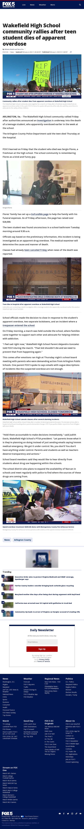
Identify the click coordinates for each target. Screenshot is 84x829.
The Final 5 (48, 736)
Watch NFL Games (9, 773)
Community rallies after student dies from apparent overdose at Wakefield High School (37, 101)
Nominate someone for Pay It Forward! (31, 733)
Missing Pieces (50, 754)
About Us (70, 721)
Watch (6, 721)
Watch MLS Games (9, 802)
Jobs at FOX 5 (70, 759)
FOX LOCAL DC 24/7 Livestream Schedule (10, 737)
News (12, 52)
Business (6, 702)
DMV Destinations (30, 727)
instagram (72, 813)
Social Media (70, 746)
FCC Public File (71, 751)
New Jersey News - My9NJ (51, 692)
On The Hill (48, 739)
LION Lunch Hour (30, 724)
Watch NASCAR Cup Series (10, 784)
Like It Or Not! (50, 734)
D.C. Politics (70, 682)
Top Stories (7, 715)
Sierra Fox (21, 49)
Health (5, 707)
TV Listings (6, 724)
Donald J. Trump (71, 695)
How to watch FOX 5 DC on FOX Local (10, 733)
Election (68, 690)
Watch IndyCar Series (10, 788)
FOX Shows (7, 729)
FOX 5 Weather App (31, 694)
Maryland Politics (72, 684)
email (80, 813)
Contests (69, 749)
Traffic (26, 687)
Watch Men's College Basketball (10, 791)
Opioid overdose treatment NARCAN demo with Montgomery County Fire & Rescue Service (38, 527)
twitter (68, 813)
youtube (59, 813)
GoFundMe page (40, 214)
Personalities (70, 738)
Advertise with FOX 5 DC (73, 728)
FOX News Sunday (9, 713)
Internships (69, 757)
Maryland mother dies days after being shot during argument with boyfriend (47, 594)
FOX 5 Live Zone (50, 744)
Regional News (52, 678)
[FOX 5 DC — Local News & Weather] (10, 4)
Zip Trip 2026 (28, 736)
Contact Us (70, 736)
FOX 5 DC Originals (49, 722)
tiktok (76, 813)
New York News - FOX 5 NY (52, 683)
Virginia (5, 684)
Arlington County (22, 540)
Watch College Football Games (8, 777)
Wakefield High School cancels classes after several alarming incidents (31, 419)
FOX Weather (28, 697)
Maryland (6, 687)
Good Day (28, 721)
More (53, 5)
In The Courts (49, 742)
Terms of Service (43, 661)
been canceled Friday (35, 250)
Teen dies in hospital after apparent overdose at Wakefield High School (31, 304)
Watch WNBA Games (10, 800)
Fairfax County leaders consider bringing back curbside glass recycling (44, 586)
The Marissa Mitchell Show (52, 728)
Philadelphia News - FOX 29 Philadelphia (52, 687)
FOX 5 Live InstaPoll (73, 724)
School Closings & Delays (30, 691)
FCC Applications (71, 754)
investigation (44, 120)
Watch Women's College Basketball (9, 796)
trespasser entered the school (19, 325)
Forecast (27, 682)
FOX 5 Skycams (29, 684)
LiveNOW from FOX (10, 727)
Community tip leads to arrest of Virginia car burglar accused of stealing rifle (47, 612)
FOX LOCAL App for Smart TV (73, 732)
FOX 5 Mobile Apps (72, 744)
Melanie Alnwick (9, 49)
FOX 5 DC (5, 52)
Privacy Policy (44, 659)
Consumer (6, 705)
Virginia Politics (71, 687)
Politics (69, 678)
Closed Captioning (72, 762)
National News (8, 694)
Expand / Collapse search (80, 5)
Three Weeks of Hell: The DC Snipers (52, 750)
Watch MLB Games (9, 781)
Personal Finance (9, 710)
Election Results (71, 692)
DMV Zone (48, 731)
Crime (5, 697)
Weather (28, 678)
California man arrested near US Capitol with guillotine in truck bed (43, 603)
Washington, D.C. (9, 682)
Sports (5, 699)
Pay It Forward (29, 729)
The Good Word (50, 747)
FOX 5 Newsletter (72, 741)
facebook (64, 813)
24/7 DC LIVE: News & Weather (10, 691)
